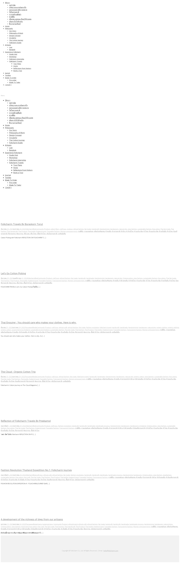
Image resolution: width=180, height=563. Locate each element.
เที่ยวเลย (26, 234)
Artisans (8, 45)
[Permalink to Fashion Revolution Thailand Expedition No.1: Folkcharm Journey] (20, 465)
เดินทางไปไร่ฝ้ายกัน (16, 21)
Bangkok (12, 50)
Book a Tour (17, 71)
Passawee (28, 327)
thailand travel (41, 231)
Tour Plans (17, 64)
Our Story (12, 31)
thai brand (25, 527)
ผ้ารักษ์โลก (130, 231)
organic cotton (6, 330)
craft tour (63, 229)
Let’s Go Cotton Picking (13, 273)
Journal (7, 73)
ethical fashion (78, 229)
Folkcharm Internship (16, 59)
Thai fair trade (165, 229)
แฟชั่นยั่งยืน (62, 234)
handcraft (75, 426)
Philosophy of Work (16, 33)
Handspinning (104, 229)
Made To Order (10, 78)
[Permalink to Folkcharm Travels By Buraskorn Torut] (20, 219)
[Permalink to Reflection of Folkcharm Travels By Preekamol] (20, 416)
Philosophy (9, 28)
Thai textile (31, 231)
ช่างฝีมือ (12, 17)
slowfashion (167, 475)
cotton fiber (55, 229)
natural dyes (168, 524)
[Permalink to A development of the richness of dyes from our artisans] (20, 514)
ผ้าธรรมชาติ (116, 231)
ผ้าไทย (146, 231)
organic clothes (161, 327)
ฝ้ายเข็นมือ (162, 231)
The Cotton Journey (16, 40)
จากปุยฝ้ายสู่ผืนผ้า (15, 14)
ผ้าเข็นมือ (21, 480)
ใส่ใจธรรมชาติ (14, 12)
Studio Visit (13, 54)
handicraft (95, 229)
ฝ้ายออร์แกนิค (153, 231)
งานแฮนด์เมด (88, 231)
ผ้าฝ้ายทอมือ (123, 281)
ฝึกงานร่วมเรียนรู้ (15, 24)
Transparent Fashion (59, 281)
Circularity (12, 38)
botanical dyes (47, 524)
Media (34, 327)
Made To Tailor (14, 82)
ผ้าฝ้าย (123, 231)
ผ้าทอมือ (108, 231)
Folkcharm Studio (15, 43)
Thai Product (22, 231)
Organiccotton (128, 278)
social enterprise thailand (21, 330)
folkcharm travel (105, 327)
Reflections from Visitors (22, 68)
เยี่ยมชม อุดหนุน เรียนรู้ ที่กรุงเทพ (20, 19)
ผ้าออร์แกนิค (138, 231)
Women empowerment (68, 231)
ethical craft (63, 327)
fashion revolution (92, 327)
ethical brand (73, 524)
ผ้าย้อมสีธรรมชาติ (139, 428)
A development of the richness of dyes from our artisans (32, 519)
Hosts (15, 66)
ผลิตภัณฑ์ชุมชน (99, 231)
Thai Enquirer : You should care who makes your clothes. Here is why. (38, 322)
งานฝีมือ (80, 231)
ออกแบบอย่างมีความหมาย (18, 10)
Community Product (43, 229)
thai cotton (156, 229)
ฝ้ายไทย (170, 231)
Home (7, 26)
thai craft (27, 477)
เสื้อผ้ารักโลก (41, 234)
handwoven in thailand (138, 426)
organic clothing (173, 327)
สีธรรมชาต (12, 234)
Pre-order (12, 80)
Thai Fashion (5, 281)
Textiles (8, 75)
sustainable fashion (144, 229)
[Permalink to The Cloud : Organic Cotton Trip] (20, 367)
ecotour (70, 229)
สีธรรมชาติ (79, 332)
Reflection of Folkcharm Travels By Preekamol (26, 420)
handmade (90, 278)
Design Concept (15, 35)
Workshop (12, 57)
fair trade (87, 229)
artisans (39, 524)
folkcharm (29, 229)
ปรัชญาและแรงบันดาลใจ (17, 7)
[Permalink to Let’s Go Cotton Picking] (20, 268)
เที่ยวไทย (33, 234)
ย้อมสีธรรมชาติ (20, 381)
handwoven (114, 229)
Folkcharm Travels (15, 61)
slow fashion (132, 229)
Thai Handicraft (12, 231)
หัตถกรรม (19, 234)
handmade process (103, 426)
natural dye (123, 229)
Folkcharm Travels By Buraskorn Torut (22, 224)
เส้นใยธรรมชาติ (51, 234)
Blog (34, 229)
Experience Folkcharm (13, 52)
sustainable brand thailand (39, 330)
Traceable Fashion (53, 231)
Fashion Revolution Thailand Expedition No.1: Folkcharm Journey (36, 470)
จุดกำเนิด (12, 5)
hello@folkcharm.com (110, 551)
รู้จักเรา (7, 3)
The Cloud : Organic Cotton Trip (18, 371)
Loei (10, 47)
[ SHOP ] (8, 85)
